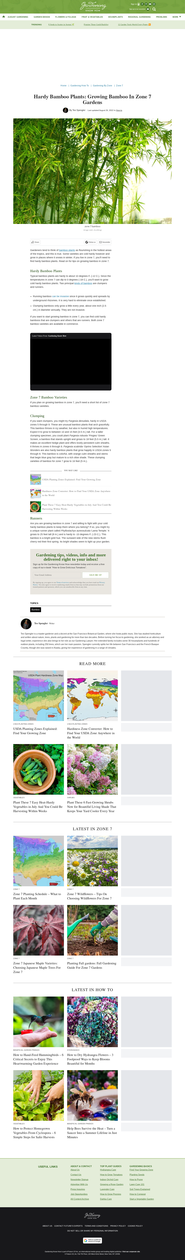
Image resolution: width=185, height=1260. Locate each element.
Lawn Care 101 (137, 1184)
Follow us (92, 242)
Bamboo (36, 609)
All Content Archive (80, 1199)
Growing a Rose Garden (111, 1184)
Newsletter (106, 242)
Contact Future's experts (68, 1226)
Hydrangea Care (108, 1170)
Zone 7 (119, 85)
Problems (161, 17)
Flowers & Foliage (65, 17)
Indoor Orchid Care (109, 1179)
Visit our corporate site (131, 1252)
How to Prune (136, 1179)
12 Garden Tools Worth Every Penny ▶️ (134, 25)
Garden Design (42, 17)
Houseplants (115, 17)
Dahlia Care (106, 1199)
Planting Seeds (137, 1175)
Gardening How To (79, 85)
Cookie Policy (135, 1226)
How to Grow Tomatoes (111, 1175)
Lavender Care (107, 1189)
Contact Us (76, 1175)
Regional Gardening (139, 17)
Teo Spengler (78, 110)
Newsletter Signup (79, 1179)
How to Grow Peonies (110, 1194)
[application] (70, 362)
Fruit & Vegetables (92, 17)
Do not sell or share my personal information (92, 1231)
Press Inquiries (78, 1189)
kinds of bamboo (83, 283)
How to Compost (138, 1194)
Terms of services (62, 582)
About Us (75, 1170)
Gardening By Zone (102, 85)
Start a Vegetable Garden (142, 1199)
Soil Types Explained (140, 1189)
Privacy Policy (118, 1226)
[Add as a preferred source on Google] (92, 1240)
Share (37, 242)
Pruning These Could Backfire (96, 25)
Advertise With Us (79, 1184)
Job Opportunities (79, 1194)
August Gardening (18, 17)
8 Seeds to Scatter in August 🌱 (61, 25)
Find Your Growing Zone (141, 1170)
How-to (119, 110)
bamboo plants (67, 250)
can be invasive (60, 296)
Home (63, 85)
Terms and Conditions (96, 1226)
